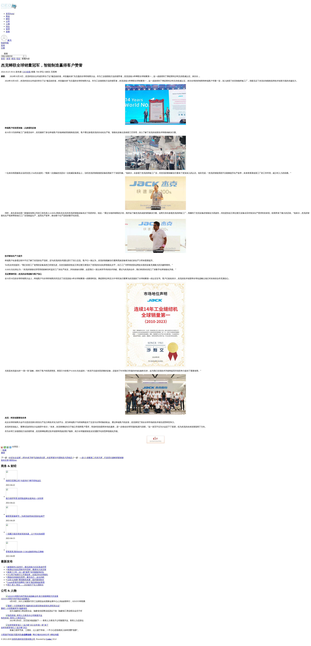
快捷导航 (5, 43)
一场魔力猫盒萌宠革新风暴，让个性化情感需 (25, 534)
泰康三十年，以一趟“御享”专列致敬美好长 (25, 572)
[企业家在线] (9, 8)
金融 (8, 32)
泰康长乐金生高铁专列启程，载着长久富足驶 (26, 570)
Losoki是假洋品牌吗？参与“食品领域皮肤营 (26, 582)
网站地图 (55, 635)
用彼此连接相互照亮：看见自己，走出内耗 (25, 577)
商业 (8, 16)
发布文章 (5, 460)
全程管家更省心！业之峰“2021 (14, 628)
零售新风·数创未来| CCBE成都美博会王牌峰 (25, 552)
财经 (8, 19)
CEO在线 (26, 72)
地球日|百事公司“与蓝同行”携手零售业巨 (23, 481)
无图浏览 (17, 635)
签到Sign (13, 460)
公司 (8, 21)
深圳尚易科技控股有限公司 (23, 639)
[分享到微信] (5, 447)
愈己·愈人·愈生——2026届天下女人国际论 (25, 585)
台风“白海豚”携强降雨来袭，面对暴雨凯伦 (25, 580)
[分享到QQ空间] (8, 447)
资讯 (13, 59)
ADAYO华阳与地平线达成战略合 (15, 599)
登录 (3, 45)
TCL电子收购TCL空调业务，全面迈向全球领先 (27, 575)
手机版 (10, 635)
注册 (3, 48)
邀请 (3, 453)
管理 (8, 29)
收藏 (4, 450)
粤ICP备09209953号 (41, 635)
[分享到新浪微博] (2, 447)
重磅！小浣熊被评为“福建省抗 (14, 608)
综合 (8, 26)
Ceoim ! (49, 639)
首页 (10, 14)
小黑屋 (4, 635)
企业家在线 (26, 635)
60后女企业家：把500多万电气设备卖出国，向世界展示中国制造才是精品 (40, 458)
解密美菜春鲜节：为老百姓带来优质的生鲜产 (25, 516)
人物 (8, 24)
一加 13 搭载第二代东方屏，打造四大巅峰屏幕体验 (101, 458)
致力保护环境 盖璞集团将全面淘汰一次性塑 (24, 498)
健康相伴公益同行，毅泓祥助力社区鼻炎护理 (26, 567)
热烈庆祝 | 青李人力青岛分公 (13, 618)
